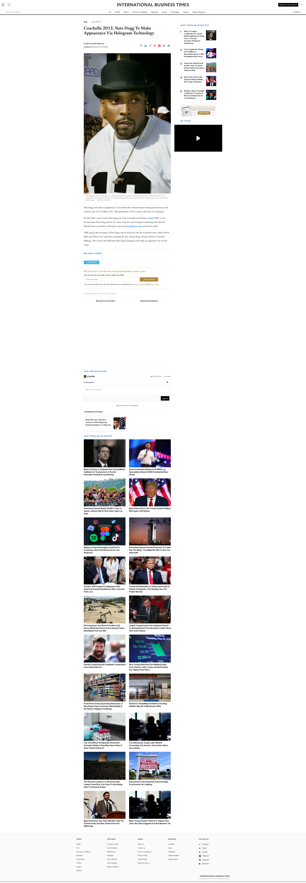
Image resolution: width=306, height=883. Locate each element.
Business (154, 12)
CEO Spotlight (112, 863)
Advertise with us (144, 863)
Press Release (112, 859)
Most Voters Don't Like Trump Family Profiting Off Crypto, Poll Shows (193, 79)
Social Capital (112, 848)
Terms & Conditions (144, 852)
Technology (175, 12)
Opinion (186, 12)
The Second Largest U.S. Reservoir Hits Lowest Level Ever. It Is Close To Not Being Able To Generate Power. (103, 784)
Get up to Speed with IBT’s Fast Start (202, 107)
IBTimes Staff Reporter (95, 44)
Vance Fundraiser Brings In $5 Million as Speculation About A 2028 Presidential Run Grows (148, 472)
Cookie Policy (142, 859)
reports (151, 217)
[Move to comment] (169, 46)
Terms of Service (140, 284)
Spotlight (110, 855)
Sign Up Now (204, 113)
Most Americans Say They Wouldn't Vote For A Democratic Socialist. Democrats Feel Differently (104, 823)
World (117, 12)
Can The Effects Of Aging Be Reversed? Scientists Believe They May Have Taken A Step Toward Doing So (103, 745)
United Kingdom (173, 855)
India (170, 848)
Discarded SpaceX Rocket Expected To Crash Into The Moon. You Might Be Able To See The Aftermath (150, 550)
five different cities (134, 226)
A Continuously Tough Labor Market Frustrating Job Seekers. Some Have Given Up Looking (148, 745)
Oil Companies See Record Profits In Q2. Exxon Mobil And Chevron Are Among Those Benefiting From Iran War (104, 628)
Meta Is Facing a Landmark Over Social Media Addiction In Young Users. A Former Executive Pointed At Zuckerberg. (104, 472)
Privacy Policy (154, 284)
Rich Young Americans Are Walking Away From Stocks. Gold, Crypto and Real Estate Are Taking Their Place (148, 667)
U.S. (110, 12)
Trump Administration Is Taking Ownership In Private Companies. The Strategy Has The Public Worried (149, 589)
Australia (171, 844)
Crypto (164, 12)
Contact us (141, 848)
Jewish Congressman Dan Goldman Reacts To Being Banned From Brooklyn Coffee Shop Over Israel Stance (150, 628)
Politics (126, 12)
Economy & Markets (140, 12)
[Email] (164, 46)
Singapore (171, 852)
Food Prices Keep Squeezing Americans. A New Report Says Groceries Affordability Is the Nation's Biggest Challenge (103, 706)
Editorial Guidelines (149, 301)
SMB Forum (111, 852)
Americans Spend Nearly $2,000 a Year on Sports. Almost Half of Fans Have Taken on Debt (103, 511)
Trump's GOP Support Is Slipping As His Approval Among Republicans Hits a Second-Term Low (104, 589)
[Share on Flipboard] (155, 46)
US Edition (297, 12)
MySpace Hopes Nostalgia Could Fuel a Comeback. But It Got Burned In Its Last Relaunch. (102, 550)
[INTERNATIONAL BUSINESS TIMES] (153, 5)
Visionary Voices (113, 844)
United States (173, 859)
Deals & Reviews (199, 12)
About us (141, 844)
